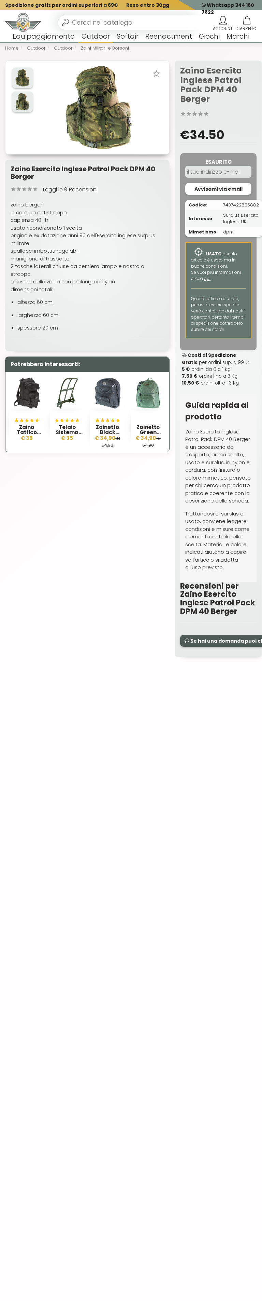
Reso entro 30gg (147, 5)
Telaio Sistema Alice (67, 432)
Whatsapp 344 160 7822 (228, 8)
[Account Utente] (223, 20)
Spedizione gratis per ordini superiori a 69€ (61, 5)
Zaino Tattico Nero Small (27, 432)
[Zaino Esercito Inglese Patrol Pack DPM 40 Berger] (99, 107)
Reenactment (168, 36)
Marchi (238, 36)
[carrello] (246, 20)
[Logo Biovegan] (23, 22)
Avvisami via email (218, 189)
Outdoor (96, 36)
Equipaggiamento (44, 36)
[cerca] (65, 22)
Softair (128, 36)
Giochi (209, 36)
